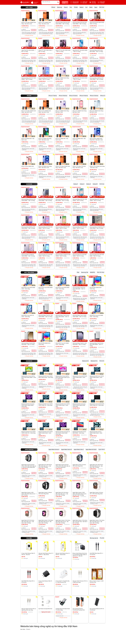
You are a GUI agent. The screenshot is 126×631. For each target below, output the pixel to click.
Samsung (59, 7)
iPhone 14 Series (84, 95)
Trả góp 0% (40, 38)
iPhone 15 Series (73, 95)
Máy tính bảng (29, 272)
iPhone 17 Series (53, 95)
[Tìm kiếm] (58, 2)
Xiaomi (66, 7)
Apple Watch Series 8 (54, 449)
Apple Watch (29, 449)
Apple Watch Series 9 (66, 449)
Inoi (86, 7)
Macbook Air (85, 360)
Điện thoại (29, 7)
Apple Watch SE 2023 (91, 449)
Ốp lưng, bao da (94, 538)
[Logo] (29, 2)
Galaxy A (88, 184)
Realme (81, 7)
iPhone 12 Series (104, 95)
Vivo (71, 7)
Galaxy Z (76, 184)
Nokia (90, 7)
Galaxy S (82, 184)
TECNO (76, 7)
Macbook (29, 361)
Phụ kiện (29, 538)
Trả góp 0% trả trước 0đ (25, 10)
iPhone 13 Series (94, 95)
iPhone (53, 7)
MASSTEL (92, 272)
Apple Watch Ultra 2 (79, 449)
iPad (78, 272)
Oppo (95, 7)
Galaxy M (95, 184)
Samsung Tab (84, 272)
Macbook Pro (94, 360)
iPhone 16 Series (63, 95)
